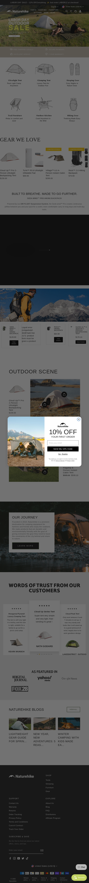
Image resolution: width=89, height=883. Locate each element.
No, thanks (63, 454)
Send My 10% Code (63, 449)
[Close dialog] (78, 419)
